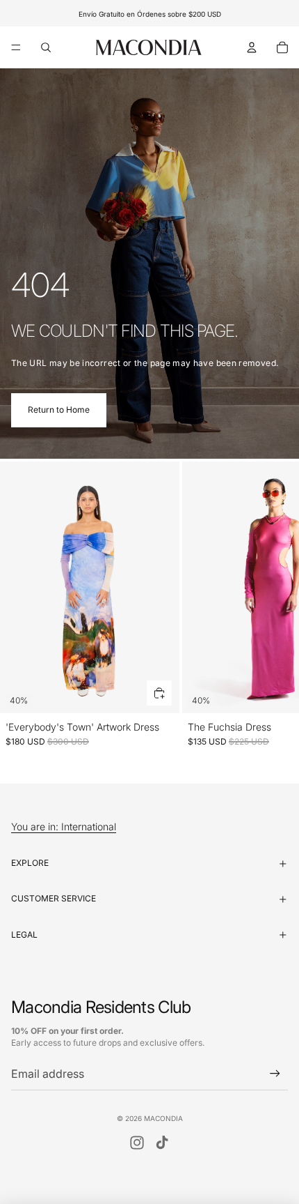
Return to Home (59, 409)
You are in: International (63, 826)
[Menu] (16, 47)
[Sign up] (275, 1074)
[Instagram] (137, 1142)
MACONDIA (163, 1118)
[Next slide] (272, 610)
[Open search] (46, 47)
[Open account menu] (251, 47)
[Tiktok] (162, 1142)
